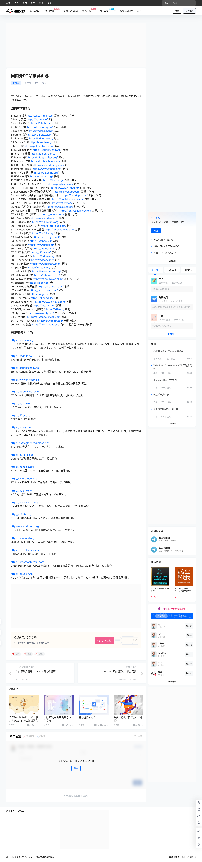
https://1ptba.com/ (39, 267)
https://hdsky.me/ (37, 119)
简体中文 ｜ (11, 811)
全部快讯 (172, 423)
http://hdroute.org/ (41, 142)
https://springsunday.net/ (47, 149)
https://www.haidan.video (26, 550)
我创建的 (188, 270)
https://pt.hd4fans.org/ (45, 222)
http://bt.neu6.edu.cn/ (60, 206)
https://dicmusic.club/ (51, 286)
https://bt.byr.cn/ (62, 203)
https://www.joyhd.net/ (46, 237)
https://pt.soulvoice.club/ (48, 278)
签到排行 (172, 681)
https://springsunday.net (25, 367)
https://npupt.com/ (53, 214)
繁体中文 (22, 811)
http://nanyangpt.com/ (67, 191)
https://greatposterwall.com (27, 561)
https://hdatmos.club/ (47, 275)
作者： (170, 358)
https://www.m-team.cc (25, 379)
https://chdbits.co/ (42, 123)
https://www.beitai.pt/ (41, 244)
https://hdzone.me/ (42, 259)
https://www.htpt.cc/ (41, 313)
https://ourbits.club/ (40, 134)
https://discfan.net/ (44, 305)
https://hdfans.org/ (44, 256)
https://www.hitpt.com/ (65, 187)
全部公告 (172, 261)
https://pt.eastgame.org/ (59, 229)
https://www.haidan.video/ (45, 263)
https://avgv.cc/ (40, 294)
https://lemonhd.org (22, 538)
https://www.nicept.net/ (44, 290)
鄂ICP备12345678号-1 (46, 857)
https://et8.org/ (55, 309)
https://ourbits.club (22, 454)
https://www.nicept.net (24, 502)
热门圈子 (156, 270)
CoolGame (125, 10)
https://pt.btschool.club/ (45, 161)
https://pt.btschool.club (25, 391)
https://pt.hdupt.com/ (75, 195)
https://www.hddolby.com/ (48, 165)
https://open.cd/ (40, 282)
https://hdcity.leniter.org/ (43, 157)
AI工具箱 (106, 10)
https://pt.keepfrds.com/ (39, 146)
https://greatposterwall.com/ (44, 316)
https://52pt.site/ (41, 252)
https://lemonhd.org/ (43, 153)
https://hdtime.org (21, 403)
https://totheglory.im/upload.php (30, 443)
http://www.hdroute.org (25, 526)
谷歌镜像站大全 (87, 717)
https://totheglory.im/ (40, 127)
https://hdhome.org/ (41, 138)
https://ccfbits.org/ (43, 233)
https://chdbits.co (21, 356)
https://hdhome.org (22, 466)
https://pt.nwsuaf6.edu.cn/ (75, 210)
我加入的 (172, 270)
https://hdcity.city (21, 490)
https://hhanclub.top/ (44, 324)
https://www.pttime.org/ (46, 271)
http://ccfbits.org (21, 514)
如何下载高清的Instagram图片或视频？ (37, 671)
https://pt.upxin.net (22, 573)
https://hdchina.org (22, 340)
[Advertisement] (76, 45)
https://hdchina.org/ (41, 130)
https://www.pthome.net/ (47, 168)
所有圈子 (172, 334)
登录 (177, 11)
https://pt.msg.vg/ (43, 248)
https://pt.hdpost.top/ (50, 320)
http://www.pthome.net (24, 478)
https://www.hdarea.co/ (44, 218)
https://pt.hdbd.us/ (42, 297)
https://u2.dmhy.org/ (46, 172)
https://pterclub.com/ (53, 225)
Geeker (28, 857)
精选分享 (34, 10)
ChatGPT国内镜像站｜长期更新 (119, 671)
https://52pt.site (20, 415)
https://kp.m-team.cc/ (40, 115)
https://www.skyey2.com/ (50, 301)
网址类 (16, 83)
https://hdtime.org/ (41, 176)
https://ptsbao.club (41, 241)
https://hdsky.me (21, 427)
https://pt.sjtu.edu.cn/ (60, 184)
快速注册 (189, 11)
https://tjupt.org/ (53, 180)
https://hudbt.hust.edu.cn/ (67, 199)
